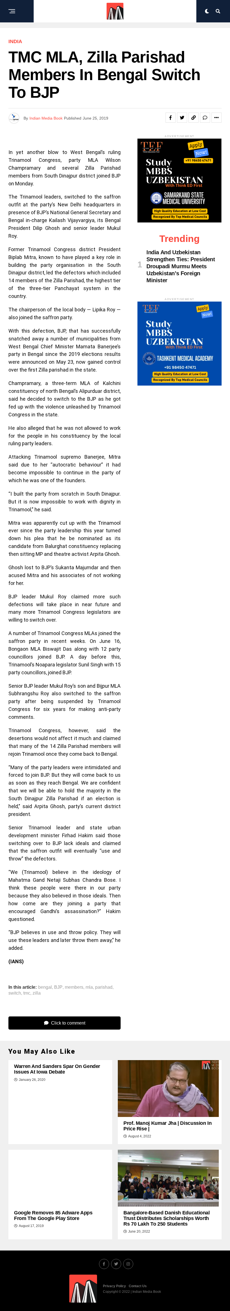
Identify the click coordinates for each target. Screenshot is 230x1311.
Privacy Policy (114, 1286)
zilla (37, 993)
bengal (45, 987)
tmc (26, 993)
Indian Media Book (46, 118)
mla (89, 987)
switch (14, 993)
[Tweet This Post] (182, 118)
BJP (58, 987)
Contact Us (138, 1286)
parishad (103, 987)
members (74, 987)
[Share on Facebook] (170, 118)
